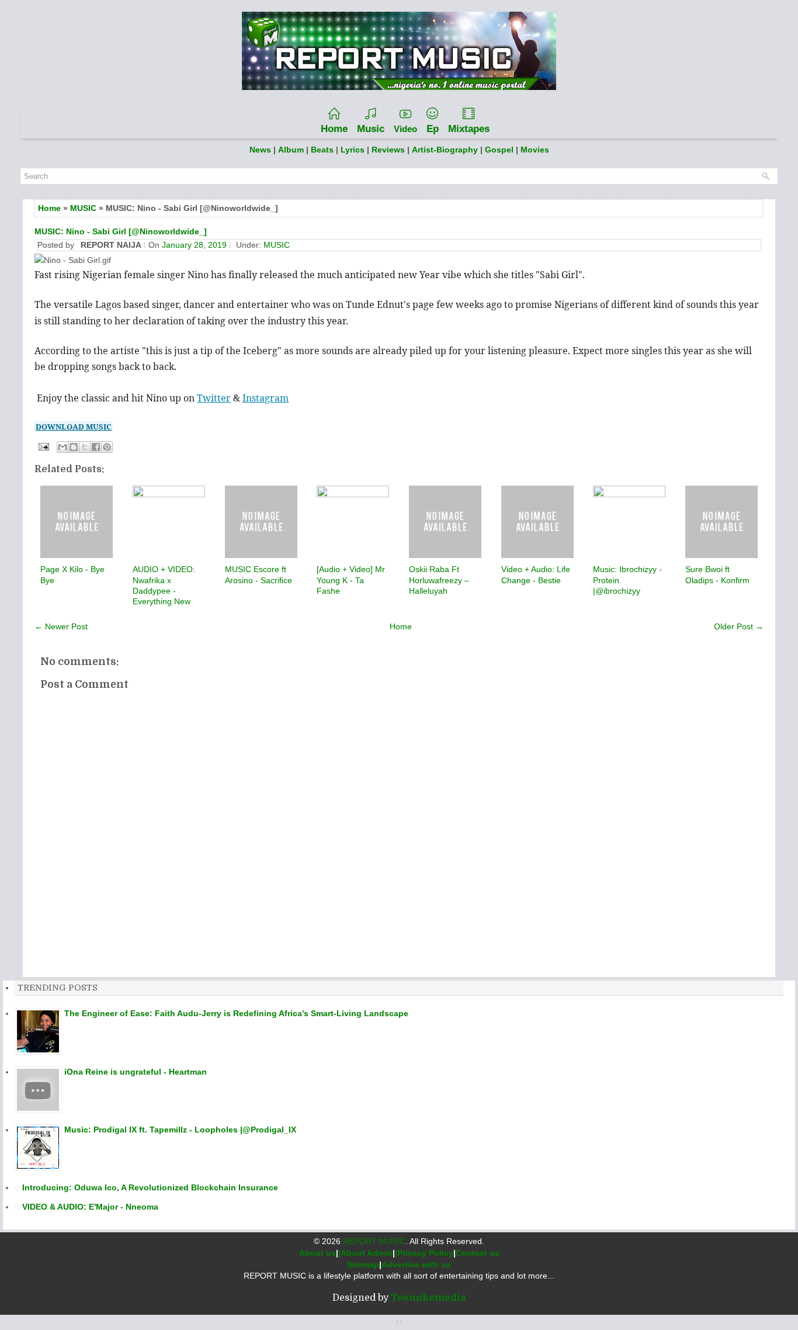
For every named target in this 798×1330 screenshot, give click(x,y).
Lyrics (353, 149)
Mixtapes (469, 128)
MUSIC (83, 208)
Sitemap (363, 1264)
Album (291, 149)
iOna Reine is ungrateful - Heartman (135, 1071)
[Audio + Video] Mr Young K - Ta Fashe (351, 579)
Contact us (477, 1253)
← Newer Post (61, 626)
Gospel (500, 149)
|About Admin (365, 1253)
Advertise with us (416, 1264)
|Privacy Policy (424, 1253)
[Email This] (62, 447)
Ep (432, 128)
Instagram (265, 398)
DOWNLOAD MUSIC (74, 426)
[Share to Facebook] (96, 447)
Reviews (388, 149)
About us (317, 1253)
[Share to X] (85, 447)
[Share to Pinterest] (107, 447)
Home (334, 128)
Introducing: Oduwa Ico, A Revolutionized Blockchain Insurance (150, 1187)
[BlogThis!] (73, 447)
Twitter (214, 398)
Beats (322, 149)
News (260, 149)
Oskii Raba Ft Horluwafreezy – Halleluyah (439, 579)
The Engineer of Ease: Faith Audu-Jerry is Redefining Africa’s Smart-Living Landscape (236, 1013)
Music (370, 128)
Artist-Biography (445, 149)
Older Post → (739, 626)
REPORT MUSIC (374, 1241)
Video (405, 129)
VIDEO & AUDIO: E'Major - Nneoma (90, 1206)
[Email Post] (42, 446)
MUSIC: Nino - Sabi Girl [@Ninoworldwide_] (120, 231)
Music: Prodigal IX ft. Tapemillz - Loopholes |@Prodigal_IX (180, 1129)
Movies (535, 149)
